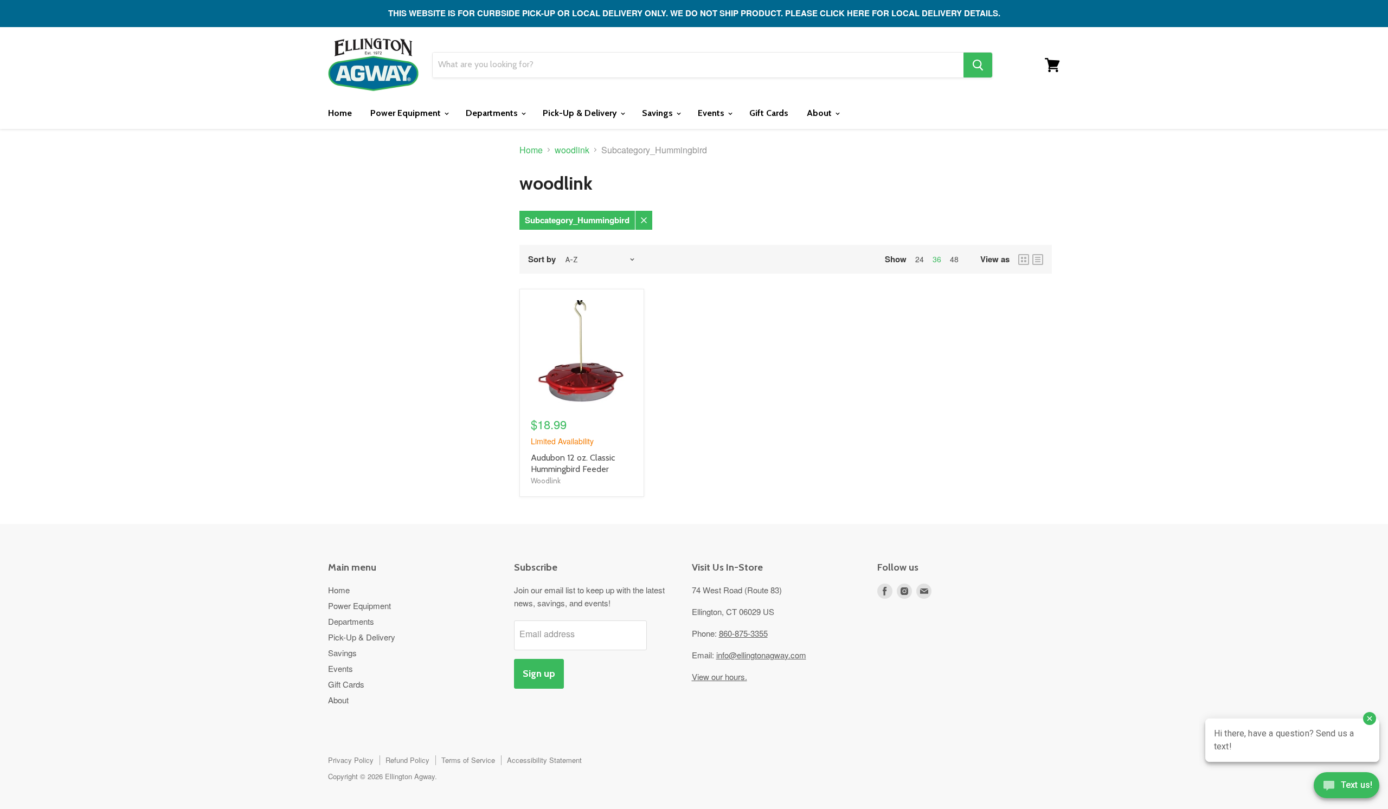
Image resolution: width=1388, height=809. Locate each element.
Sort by (542, 259)
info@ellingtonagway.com (761, 655)
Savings (658, 113)
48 (954, 259)
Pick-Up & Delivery (581, 113)
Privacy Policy (351, 760)
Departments (493, 113)
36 (937, 259)
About (820, 113)
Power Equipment (406, 113)
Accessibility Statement (544, 760)
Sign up (539, 673)
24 (919, 259)
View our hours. (719, 676)
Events (712, 113)
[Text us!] (1346, 787)
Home (340, 113)
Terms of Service (468, 760)
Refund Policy (407, 760)
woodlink (572, 150)
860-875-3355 (743, 633)
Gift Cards (768, 113)
